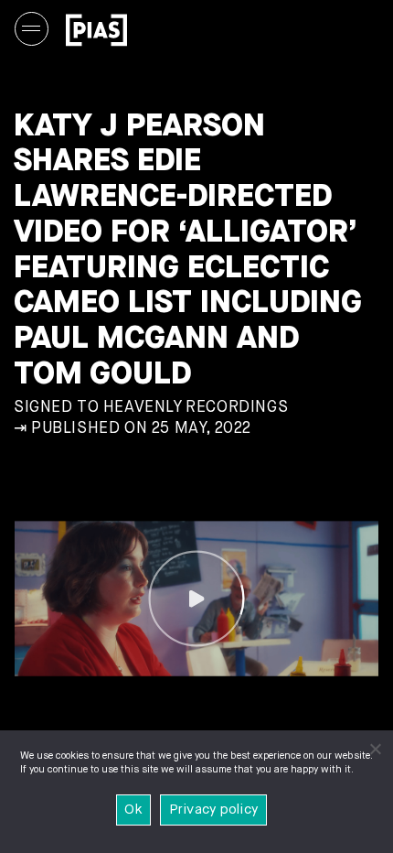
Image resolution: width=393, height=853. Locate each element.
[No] (375, 749)
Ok (133, 809)
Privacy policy (214, 809)
